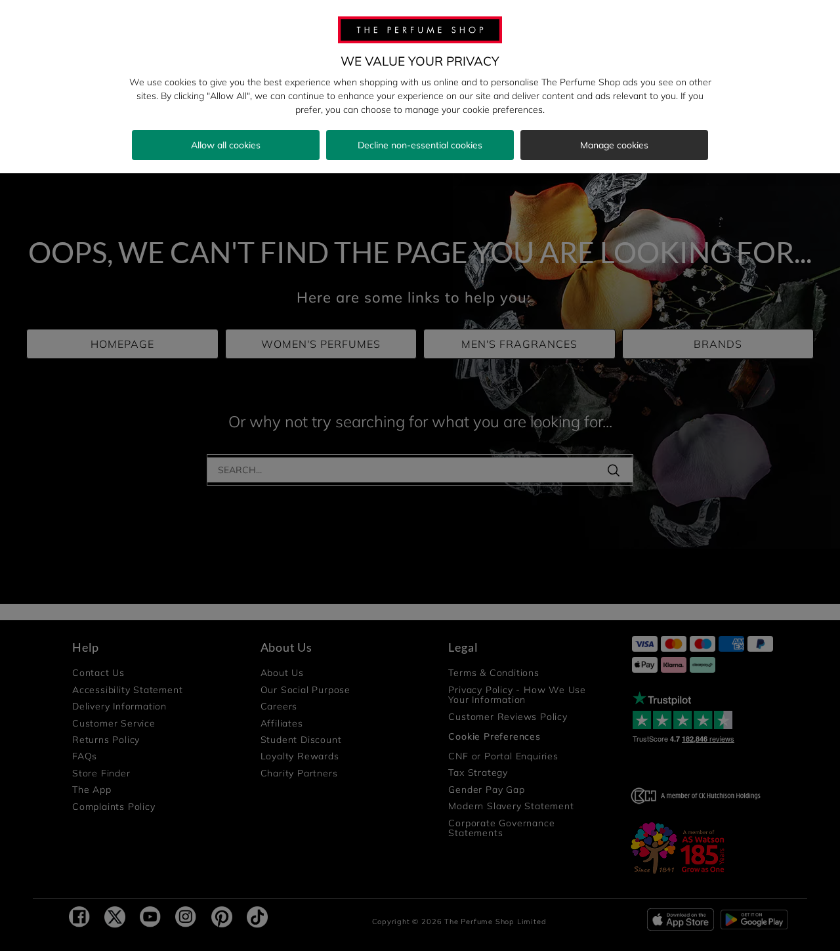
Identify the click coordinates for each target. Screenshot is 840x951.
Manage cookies (614, 145)
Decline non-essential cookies (420, 145)
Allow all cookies (226, 145)
